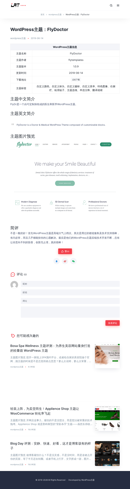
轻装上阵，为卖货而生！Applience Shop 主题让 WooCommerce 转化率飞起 (44, 411)
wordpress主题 (18, 38)
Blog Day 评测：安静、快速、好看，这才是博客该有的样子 (50, 446)
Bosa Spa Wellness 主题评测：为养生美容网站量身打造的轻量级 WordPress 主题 (50, 348)
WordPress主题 (87, 480)
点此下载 (76, 79)
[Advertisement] (65, 387)
